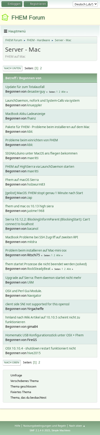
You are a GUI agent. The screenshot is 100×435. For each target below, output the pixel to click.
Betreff (10, 78)
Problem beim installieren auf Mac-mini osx (36, 250)
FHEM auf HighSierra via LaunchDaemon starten (39, 166)
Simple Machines (60, 430)
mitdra (32, 242)
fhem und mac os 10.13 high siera (29, 206)
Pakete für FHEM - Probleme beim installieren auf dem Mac (47, 127)
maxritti (32, 158)
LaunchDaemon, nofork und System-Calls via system (42, 100)
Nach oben (11, 362)
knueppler (34, 105)
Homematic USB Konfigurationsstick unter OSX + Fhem (44, 335)
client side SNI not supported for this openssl (37, 304)
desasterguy (36, 91)
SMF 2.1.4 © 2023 (40, 430)
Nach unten (12, 68)
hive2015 (34, 353)
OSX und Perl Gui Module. (23, 291)
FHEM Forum (28, 17)
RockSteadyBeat (38, 269)
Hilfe (17, 425)
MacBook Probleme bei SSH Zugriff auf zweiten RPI (41, 237)
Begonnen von (30, 78)
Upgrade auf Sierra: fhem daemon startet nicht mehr (43, 278)
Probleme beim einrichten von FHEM (31, 140)
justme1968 (35, 211)
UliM (30, 282)
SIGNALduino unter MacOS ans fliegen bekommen (41, 153)
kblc (30, 131)
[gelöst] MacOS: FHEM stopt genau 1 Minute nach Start (44, 193)
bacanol (32, 229)
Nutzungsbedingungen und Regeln (44, 425)
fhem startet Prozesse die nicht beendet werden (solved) (46, 264)
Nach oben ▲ (77, 425)
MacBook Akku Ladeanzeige (25, 114)
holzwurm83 (36, 184)
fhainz (31, 118)
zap (29, 197)
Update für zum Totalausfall (24, 87)
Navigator (34, 295)
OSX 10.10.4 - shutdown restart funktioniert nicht (40, 348)
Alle (63, 91)
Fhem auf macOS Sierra (22, 180)
